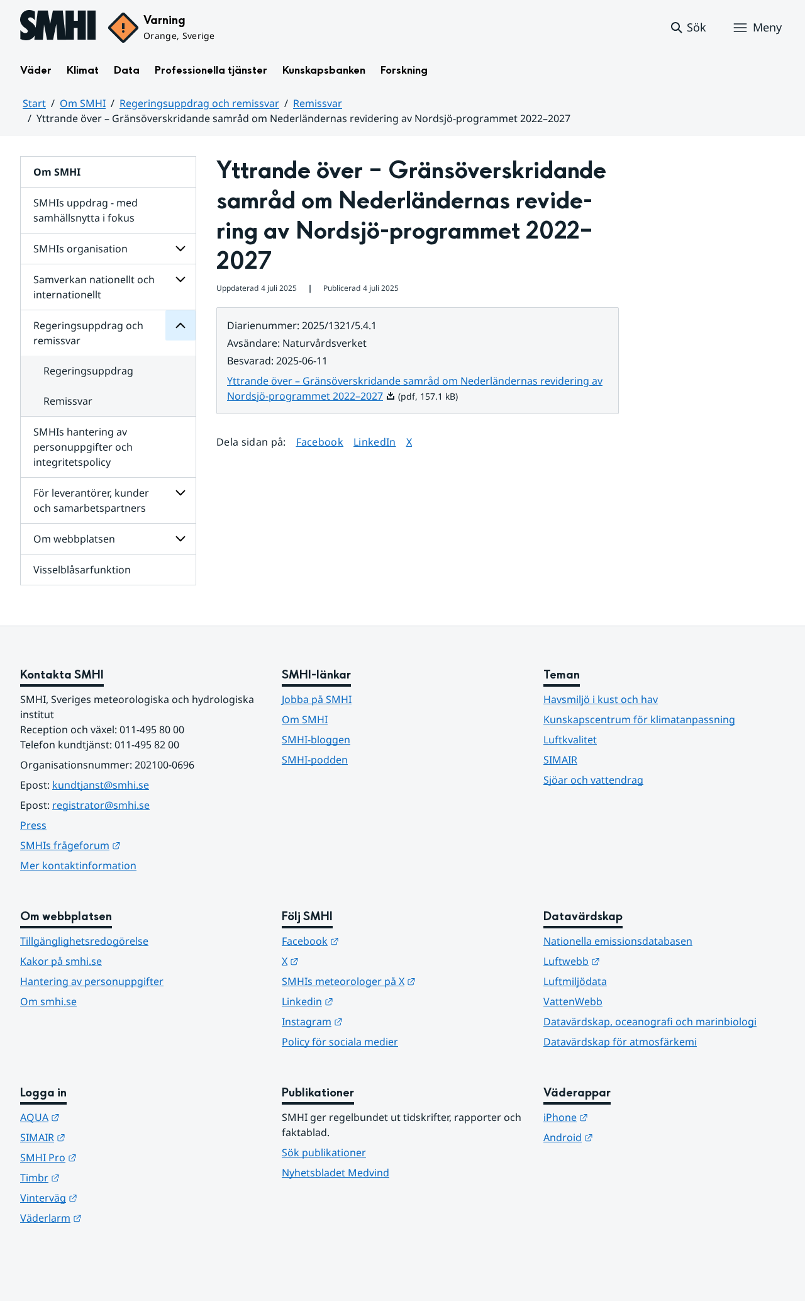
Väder (36, 70)
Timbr (101, 1177)
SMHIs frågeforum (132, 845)
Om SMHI (83, 103)
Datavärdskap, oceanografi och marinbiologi (650, 1021)
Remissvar (317, 103)
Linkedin (369, 1001)
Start (34, 103)
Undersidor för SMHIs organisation (180, 249)
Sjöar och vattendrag (593, 780)
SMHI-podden (315, 760)
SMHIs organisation (80, 249)
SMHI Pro (110, 1157)
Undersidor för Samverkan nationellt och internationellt (180, 279)
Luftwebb (633, 961)
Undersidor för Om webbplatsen (180, 539)
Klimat (83, 70)
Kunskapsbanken (323, 70)
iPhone (627, 1117)
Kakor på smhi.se (61, 961)
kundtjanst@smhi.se (100, 785)
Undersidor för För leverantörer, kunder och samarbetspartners (180, 493)
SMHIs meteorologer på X (402, 981)
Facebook (320, 441)
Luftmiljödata (575, 981)
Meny (767, 27)
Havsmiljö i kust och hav (600, 699)
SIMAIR (560, 760)
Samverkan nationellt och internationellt (94, 287)
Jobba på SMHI (317, 699)
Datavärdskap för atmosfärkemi (620, 1042)
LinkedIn (374, 441)
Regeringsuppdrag (88, 371)
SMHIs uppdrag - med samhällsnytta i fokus (85, 210)
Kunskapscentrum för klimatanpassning (639, 719)
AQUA (101, 1117)
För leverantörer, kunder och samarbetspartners (91, 500)
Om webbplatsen (74, 539)
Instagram (374, 1021)
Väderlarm (112, 1217)
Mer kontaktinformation (78, 865)
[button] (687, 27)
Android (629, 1137)
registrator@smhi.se (101, 805)
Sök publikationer (324, 1152)
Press (33, 825)
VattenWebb (572, 1001)
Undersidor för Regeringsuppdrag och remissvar (180, 325)
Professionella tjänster (211, 70)
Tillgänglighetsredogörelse (84, 941)
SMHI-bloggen (316, 739)
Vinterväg (110, 1197)
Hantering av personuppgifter (92, 981)
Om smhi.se (48, 1001)
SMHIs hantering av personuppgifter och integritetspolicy (83, 447)
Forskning (404, 70)
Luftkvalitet (570, 739)
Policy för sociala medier (340, 1042)
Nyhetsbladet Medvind (335, 1173)
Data (127, 70)
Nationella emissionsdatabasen (617, 941)
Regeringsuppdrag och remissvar (199, 103)
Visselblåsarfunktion (82, 570)
